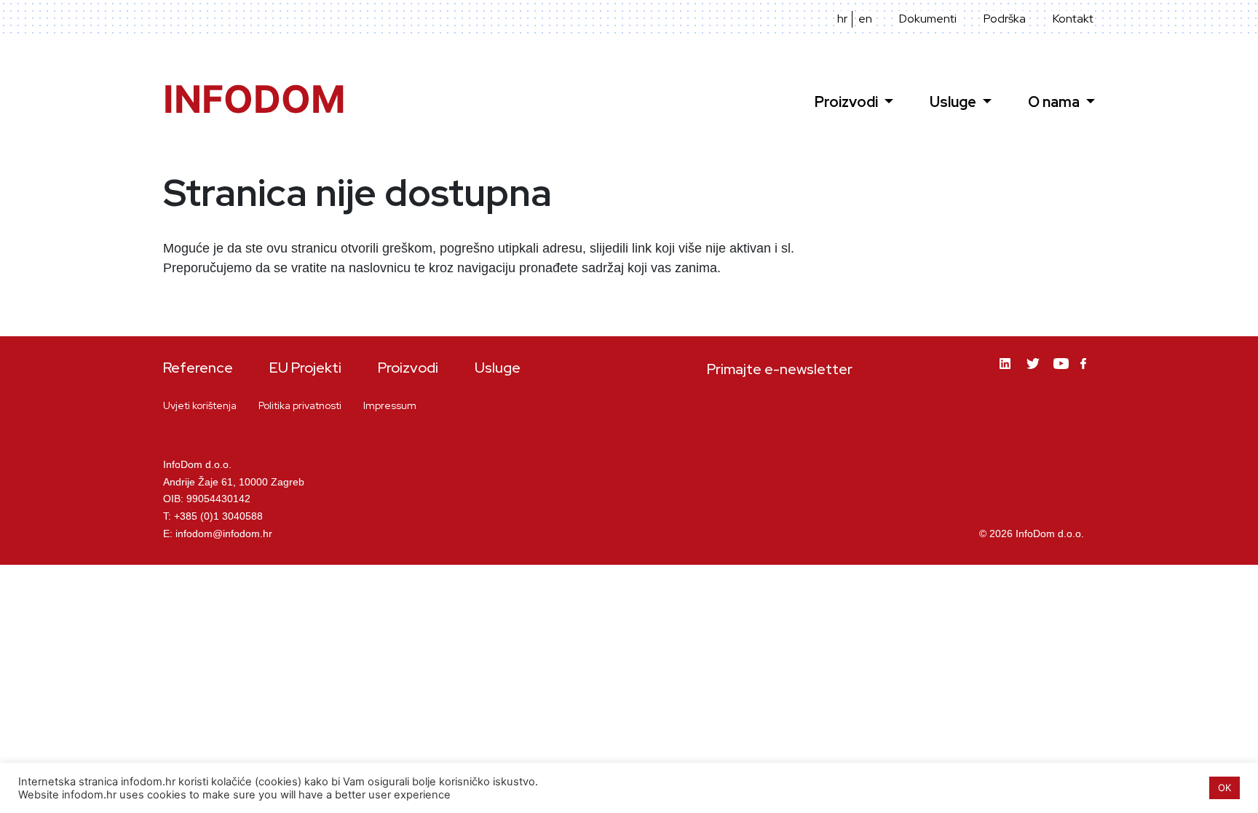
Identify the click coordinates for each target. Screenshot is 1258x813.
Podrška (1005, 19)
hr (842, 19)
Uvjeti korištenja (200, 405)
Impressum (389, 405)
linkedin (1008, 374)
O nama (1055, 101)
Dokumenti (928, 19)
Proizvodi (848, 101)
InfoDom (254, 99)
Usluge (954, 101)
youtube (1061, 374)
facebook (1087, 372)
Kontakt (1073, 19)
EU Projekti (305, 367)
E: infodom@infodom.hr (217, 533)
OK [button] (1224, 787)
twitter (1034, 374)
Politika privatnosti (299, 405)
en (865, 19)
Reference (198, 367)
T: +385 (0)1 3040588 (213, 516)
